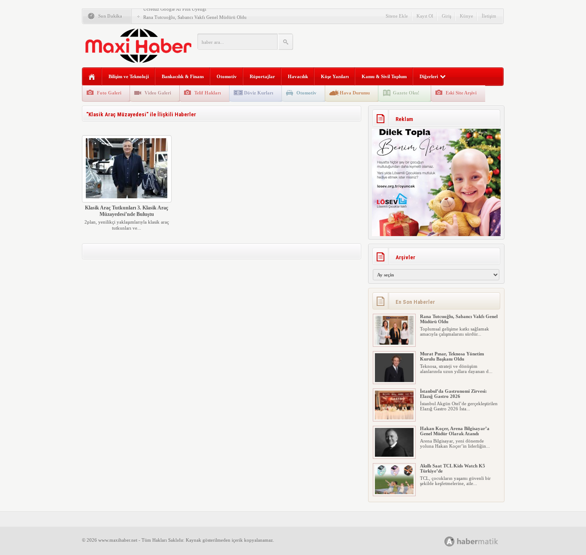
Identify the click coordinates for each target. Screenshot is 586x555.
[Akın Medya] (449, 541)
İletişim (489, 15)
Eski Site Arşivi (461, 92)
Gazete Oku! (406, 92)
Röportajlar (262, 76)
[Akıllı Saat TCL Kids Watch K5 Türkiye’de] (394, 492)
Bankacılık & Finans (183, 76)
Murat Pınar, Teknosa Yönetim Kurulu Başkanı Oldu (452, 356)
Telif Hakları (207, 92)
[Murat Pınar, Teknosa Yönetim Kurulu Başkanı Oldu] (394, 380)
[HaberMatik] (480, 541)
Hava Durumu (355, 92)
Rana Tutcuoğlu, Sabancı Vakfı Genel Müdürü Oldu (195, 17)
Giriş (446, 15)
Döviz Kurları (258, 92)
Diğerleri (429, 76)
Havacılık (298, 76)
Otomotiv (227, 76)
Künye (466, 15)
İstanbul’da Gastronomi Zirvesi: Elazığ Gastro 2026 (453, 393)
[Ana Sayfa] (92, 77)
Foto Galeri (109, 92)
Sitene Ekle (397, 15)
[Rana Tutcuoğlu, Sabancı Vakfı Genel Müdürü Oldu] (394, 343)
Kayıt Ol (425, 15)
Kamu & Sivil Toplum (384, 76)
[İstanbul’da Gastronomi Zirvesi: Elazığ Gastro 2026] (394, 418)
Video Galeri (158, 92)
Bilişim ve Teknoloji (129, 76)
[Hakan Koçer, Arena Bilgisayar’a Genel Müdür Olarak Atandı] (394, 455)
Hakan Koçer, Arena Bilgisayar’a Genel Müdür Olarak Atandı (454, 431)
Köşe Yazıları (335, 76)
